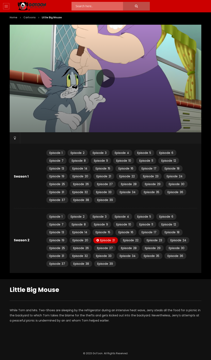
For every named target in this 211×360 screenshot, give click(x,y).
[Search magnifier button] (136, 6)
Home (13, 17)
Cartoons (29, 17)
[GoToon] (31, 6)
